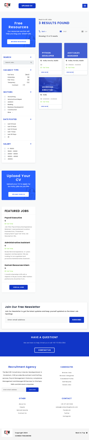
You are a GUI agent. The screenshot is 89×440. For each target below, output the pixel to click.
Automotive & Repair (15, 99)
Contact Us (44, 350)
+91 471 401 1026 (67, 404)
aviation (10, 102)
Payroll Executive (13, 217)
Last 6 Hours (12, 124)
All (8, 137)
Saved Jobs (66, 385)
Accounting (12, 97)
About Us (22, 404)
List (86, 31)
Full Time (11, 75)
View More (44, 72)
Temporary (11, 82)
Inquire (22, 407)
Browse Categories (67, 376)
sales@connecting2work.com (67, 407)
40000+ (10, 159)
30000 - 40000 (13, 156)
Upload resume (22, 410)
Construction (12, 110)
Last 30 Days (12, 134)
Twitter (66, 413)
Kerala (50, 60)
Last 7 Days (12, 132)
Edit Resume (66, 382)
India (45, 60)
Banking (10, 104)
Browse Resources (18, 42)
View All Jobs (18, 287)
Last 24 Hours (12, 129)
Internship (11, 77)
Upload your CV (18, 194)
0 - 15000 (11, 148)
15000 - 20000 (12, 151)
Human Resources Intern (17, 265)
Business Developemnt (16, 107)
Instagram (67, 416)
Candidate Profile (66, 379)
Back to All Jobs (45, 19)
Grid (64, 31)
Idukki (56, 60)
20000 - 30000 (13, 154)
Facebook (66, 410)
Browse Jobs (67, 373)
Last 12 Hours (12, 126)
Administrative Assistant (17, 242)
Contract (15, 85)
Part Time (11, 80)
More (9, 112)
